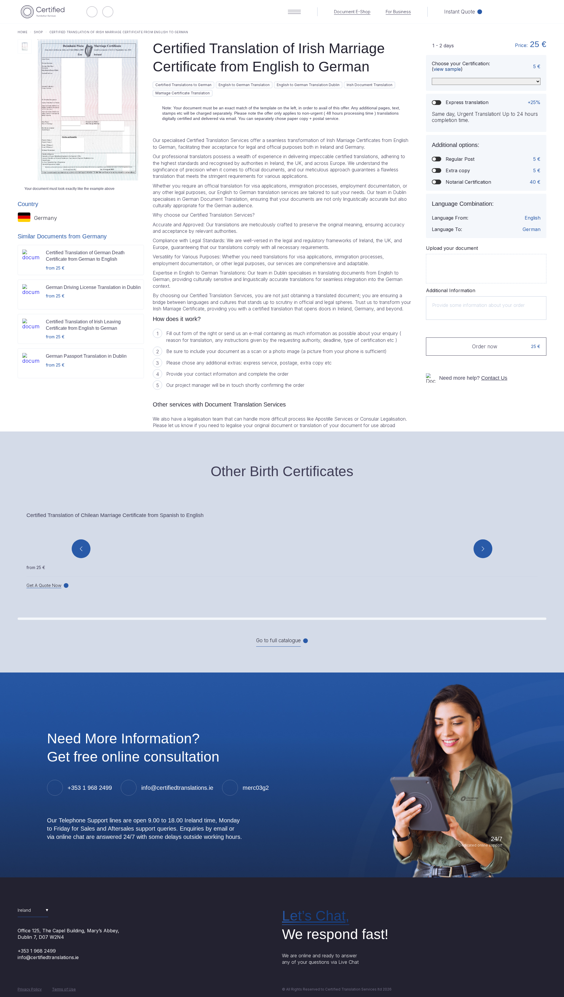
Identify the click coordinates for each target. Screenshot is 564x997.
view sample (447, 69)
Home (22, 32)
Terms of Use (64, 989)
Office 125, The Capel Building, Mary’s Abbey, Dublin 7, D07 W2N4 (68, 934)
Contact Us (494, 378)
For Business (398, 11)
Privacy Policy (30, 989)
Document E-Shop (352, 11)
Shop (38, 32)
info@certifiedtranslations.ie (48, 957)
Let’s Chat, (315, 916)
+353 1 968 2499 (37, 951)
